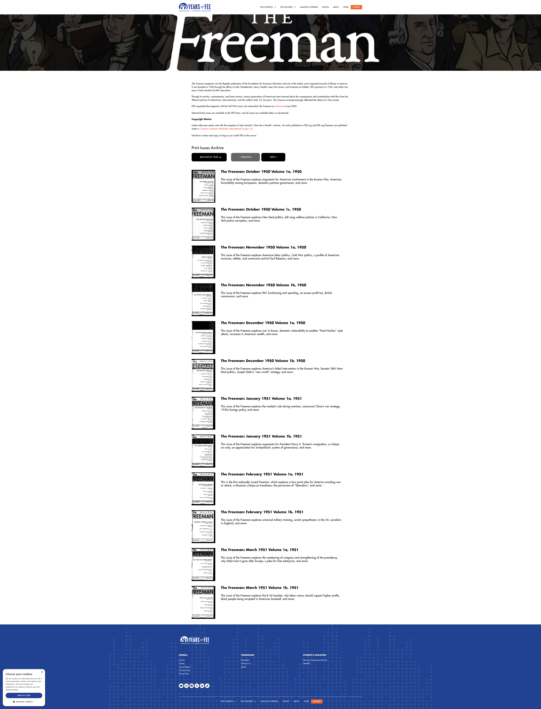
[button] (24, 701)
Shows (325, 7)
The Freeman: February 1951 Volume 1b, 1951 (262, 512)
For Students (266, 7)
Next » (273, 157)
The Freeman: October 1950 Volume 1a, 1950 (261, 171)
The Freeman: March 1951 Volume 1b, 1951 (260, 587)
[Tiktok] (207, 685)
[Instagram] (186, 685)
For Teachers (286, 7)
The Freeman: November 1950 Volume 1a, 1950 (263, 247)
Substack (279, 106)
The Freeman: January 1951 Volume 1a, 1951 (261, 398)
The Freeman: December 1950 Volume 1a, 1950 (263, 323)
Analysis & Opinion (309, 7)
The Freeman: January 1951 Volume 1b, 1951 (261, 436)
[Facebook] (191, 685)
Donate (356, 7)
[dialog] (24, 687)
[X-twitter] (197, 685)
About (336, 7)
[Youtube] (181, 685)
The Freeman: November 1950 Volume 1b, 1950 (263, 285)
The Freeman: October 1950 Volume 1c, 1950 (261, 209)
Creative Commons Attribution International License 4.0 (226, 129)
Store (346, 7)
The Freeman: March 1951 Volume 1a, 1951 (260, 550)
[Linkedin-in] (202, 685)
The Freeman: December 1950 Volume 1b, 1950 (263, 361)
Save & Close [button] (24, 695)
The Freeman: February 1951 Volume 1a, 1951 (262, 474)
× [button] (42, 672)
